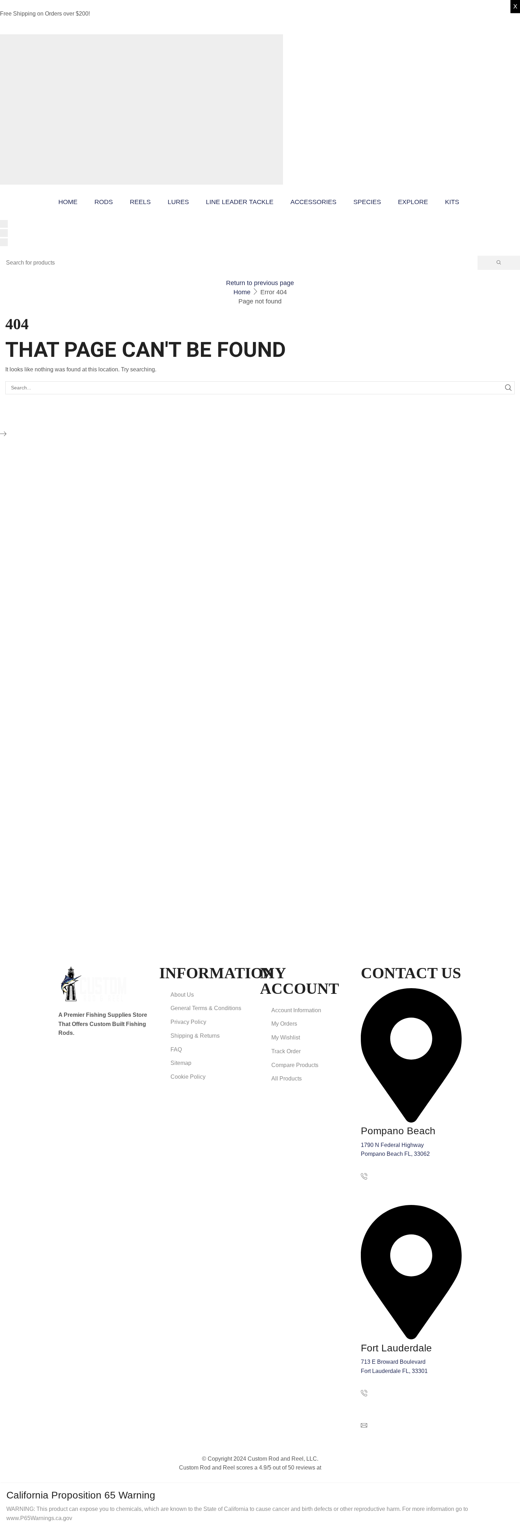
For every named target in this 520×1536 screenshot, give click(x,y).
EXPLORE (413, 201)
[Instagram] (75, 1055)
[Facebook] (61, 1055)
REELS (140, 201)
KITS (452, 201)
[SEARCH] (508, 387)
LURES (178, 201)
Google (332, 1468)
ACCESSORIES (313, 201)
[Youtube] (89, 1055)
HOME (67, 201)
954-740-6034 (378, 1403)
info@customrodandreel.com (397, 1435)
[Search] (499, 263)
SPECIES (367, 201)
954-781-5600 (378, 1186)
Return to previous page (260, 282)
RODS (103, 201)
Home (241, 292)
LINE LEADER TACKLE (239, 201)
